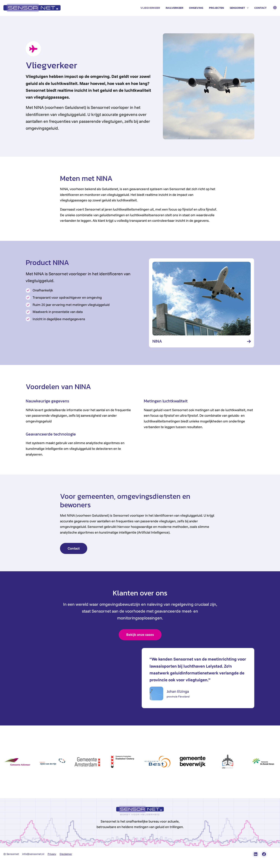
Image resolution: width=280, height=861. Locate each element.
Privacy (52, 854)
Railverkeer (174, 8)
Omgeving (196, 8)
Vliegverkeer (150, 8)
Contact (260, 8)
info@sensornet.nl (33, 854)
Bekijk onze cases (140, 634)
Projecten (216, 8)
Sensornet (237, 8)
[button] (247, 7)
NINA (157, 341)
